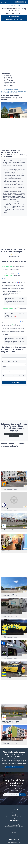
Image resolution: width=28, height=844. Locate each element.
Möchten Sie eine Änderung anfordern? (10, 89)
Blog (14, 818)
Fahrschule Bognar (6, 509)
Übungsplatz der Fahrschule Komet (10, 636)
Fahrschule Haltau (6, 615)
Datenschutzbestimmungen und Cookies (14, 826)
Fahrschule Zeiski (6, 550)
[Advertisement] (14, 36)
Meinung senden (14, 382)
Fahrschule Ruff (5, 742)
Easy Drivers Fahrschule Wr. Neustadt (11, 721)
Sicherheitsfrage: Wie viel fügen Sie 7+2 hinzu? (13, 375)
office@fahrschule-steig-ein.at (14, 19)
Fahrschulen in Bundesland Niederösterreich (14, 434)
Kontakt (14, 832)
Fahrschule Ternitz (6, 488)
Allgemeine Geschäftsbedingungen (14, 824)
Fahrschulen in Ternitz (14, 5)
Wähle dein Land (15, 839)
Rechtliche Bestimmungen (14, 825)
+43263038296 (14, 16)
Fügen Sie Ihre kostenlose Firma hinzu (14, 816)
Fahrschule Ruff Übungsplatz (9, 594)
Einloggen (14, 815)
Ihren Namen (5, 356)
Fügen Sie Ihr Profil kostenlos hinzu (14, 766)
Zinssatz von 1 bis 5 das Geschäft (9, 362)
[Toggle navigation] (25, 2)
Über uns (14, 812)
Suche (23, 794)
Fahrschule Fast (5, 657)
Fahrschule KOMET (6, 677)
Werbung (14, 814)
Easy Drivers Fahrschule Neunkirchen (11, 529)
